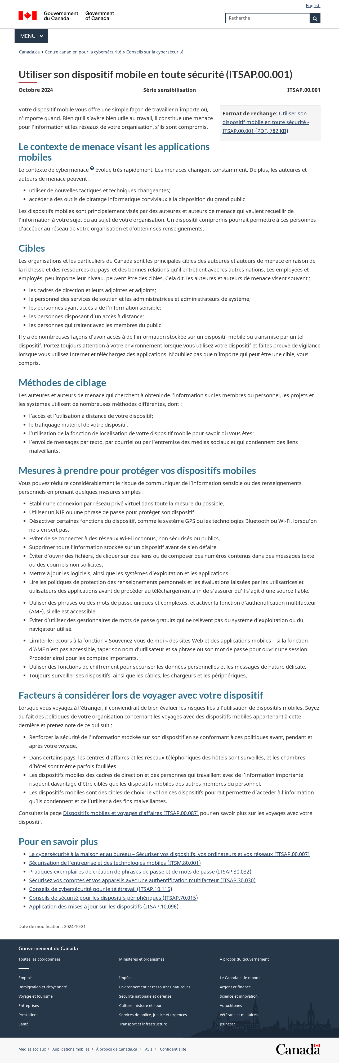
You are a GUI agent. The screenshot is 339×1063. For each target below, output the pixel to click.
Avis (148, 1049)
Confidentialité (172, 1049)
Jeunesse (228, 1023)
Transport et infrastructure (143, 1023)
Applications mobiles (71, 1049)
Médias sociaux (32, 1049)
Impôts (125, 977)
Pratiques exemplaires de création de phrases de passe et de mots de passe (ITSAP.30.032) (140, 871)
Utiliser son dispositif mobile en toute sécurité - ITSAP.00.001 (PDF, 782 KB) (265, 122)
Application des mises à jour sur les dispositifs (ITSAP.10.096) (104, 906)
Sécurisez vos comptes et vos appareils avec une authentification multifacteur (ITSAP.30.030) (142, 880)
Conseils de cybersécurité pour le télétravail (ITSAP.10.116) (100, 889)
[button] (92, 169)
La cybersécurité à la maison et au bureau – (82, 854)
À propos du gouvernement (244, 959)
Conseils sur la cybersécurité (155, 52)
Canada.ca (29, 52)
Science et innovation (239, 996)
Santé (24, 1023)
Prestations (28, 1014)
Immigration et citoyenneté (43, 986)
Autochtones (231, 1005)
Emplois (26, 977)
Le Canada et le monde (240, 977)
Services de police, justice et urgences (153, 1014)
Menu (28, 35)
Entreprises (29, 1005)
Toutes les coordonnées (40, 959)
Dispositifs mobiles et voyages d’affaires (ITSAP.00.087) (131, 813)
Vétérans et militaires (239, 1014)
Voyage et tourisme (36, 996)
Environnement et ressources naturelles (154, 986)
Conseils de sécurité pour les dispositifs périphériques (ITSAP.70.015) (113, 897)
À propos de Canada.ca (116, 1049)
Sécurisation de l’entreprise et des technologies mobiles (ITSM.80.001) (115, 862)
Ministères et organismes (141, 959)
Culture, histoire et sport (141, 1005)
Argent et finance (235, 986)
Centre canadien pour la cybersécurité (83, 52)
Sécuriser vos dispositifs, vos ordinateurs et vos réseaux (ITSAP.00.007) (222, 854)
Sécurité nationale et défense (145, 996)
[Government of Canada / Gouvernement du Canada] (66, 16)
